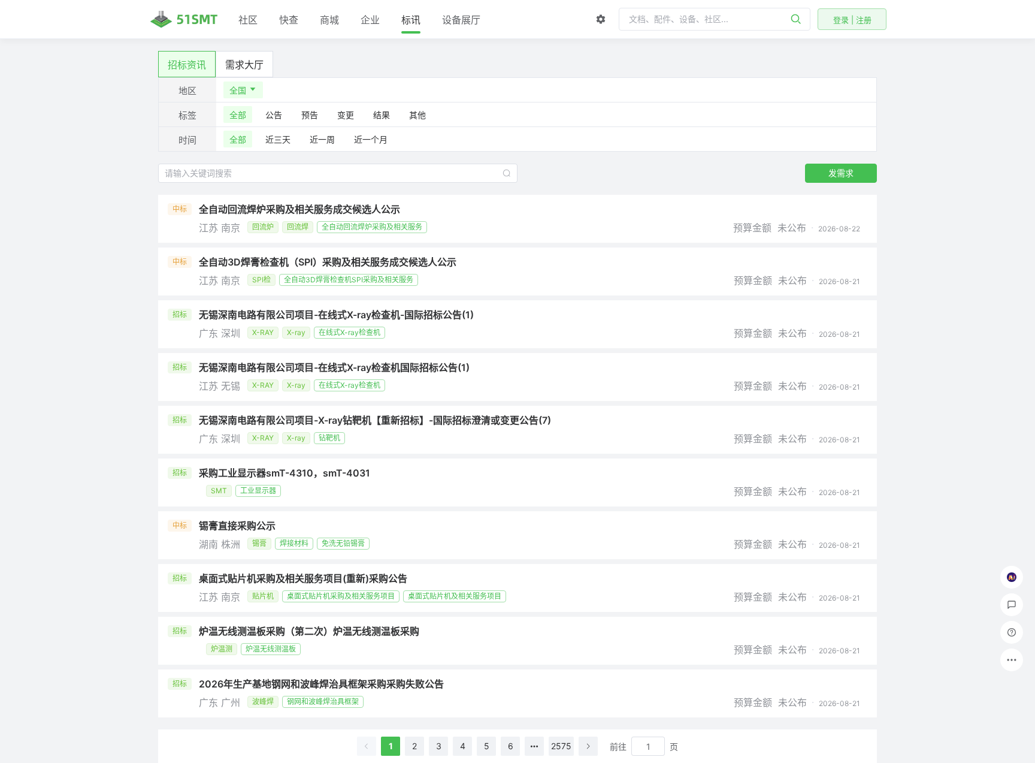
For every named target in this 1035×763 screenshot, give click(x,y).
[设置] (601, 19)
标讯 (410, 20)
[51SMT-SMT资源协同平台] (184, 19)
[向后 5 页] (534, 746)
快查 (288, 20)
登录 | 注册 (852, 20)
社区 (248, 20)
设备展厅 (461, 20)
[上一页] (366, 746)
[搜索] (796, 19)
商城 (329, 20)
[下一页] (588, 746)
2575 (561, 746)
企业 (370, 20)
